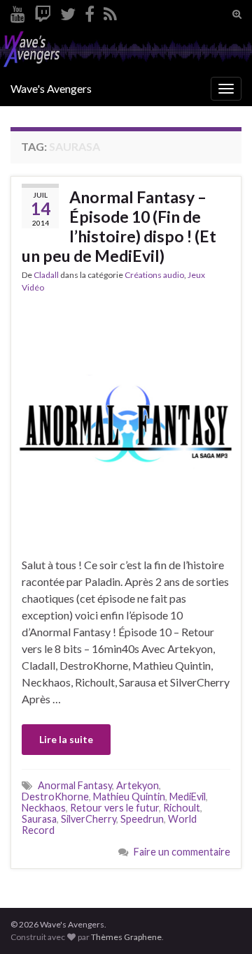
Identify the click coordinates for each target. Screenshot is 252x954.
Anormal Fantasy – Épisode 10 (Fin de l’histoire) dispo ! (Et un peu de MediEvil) (119, 226)
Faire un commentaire (182, 852)
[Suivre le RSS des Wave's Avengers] (110, 11)
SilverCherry (88, 819)
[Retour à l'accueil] (126, 50)
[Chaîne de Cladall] (17, 11)
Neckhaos (44, 808)
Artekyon (137, 785)
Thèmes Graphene (126, 937)
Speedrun (142, 819)
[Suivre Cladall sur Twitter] (68, 11)
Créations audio (154, 275)
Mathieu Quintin (129, 796)
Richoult (181, 808)
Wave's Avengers (51, 88)
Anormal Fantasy (75, 785)
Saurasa (39, 819)
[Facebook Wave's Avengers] (89, 11)
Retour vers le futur (114, 808)
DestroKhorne (55, 796)
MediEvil (187, 796)
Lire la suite (66, 739)
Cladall (46, 275)
